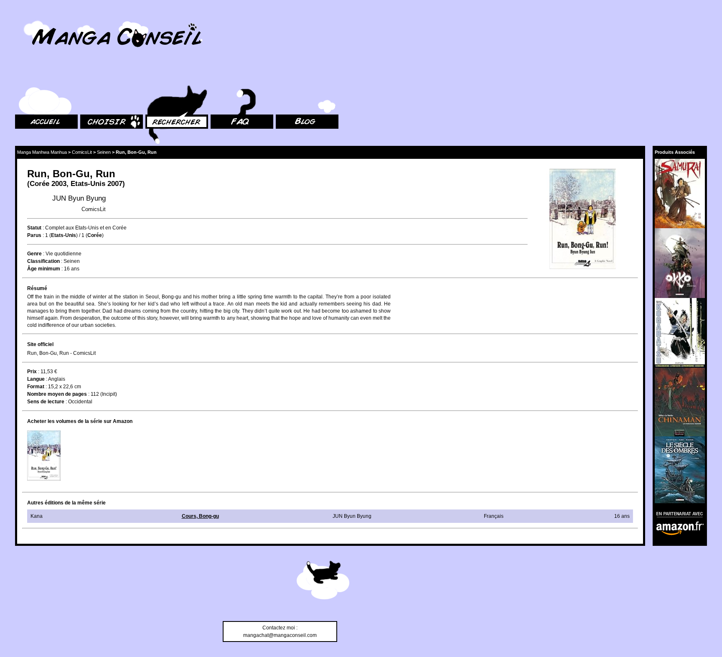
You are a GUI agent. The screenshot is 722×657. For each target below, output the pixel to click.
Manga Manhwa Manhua (42, 152)
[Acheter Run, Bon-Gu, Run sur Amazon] (583, 220)
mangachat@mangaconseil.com (280, 635)
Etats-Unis (88, 184)
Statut (34, 228)
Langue (36, 379)
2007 (114, 184)
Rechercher (158, 75)
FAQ (215, 75)
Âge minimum (43, 269)
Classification (43, 261)
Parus (34, 235)
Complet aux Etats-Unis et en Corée (86, 228)
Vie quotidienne (63, 254)
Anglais (56, 379)
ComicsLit (82, 152)
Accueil (23, 75)
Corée (39, 184)
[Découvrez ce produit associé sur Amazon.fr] (680, 193)
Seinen (104, 152)
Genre (34, 254)
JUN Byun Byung (79, 198)
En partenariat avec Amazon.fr (677, 513)
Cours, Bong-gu (200, 516)
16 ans (71, 269)
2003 (58, 184)
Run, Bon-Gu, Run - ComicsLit (61, 353)
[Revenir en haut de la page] (323, 581)
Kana (37, 516)
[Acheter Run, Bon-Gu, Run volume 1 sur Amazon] (44, 455)
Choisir (88, 75)
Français (493, 516)
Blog (281, 75)
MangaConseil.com (38, 17)
